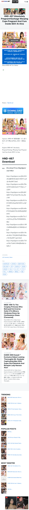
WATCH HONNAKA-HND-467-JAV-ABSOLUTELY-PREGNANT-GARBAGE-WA (14, 58)
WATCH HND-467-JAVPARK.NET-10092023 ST (14, 55)
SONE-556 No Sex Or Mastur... (15, 403)
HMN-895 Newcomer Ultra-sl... (15, 397)
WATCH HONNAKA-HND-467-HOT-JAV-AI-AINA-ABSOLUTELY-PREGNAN (14, 62)
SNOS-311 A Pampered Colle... (15, 420)
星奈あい (17, 271)
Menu (27, 1)
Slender (23, 266)
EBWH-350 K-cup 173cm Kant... (15, 414)
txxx (11, 269)
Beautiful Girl (6, 263)
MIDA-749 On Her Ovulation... (14, 449)
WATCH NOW (14, 40)
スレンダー (16, 269)
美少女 (4, 274)
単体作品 (11, 271)
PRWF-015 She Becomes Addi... (15, 454)
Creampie (13, 263)
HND (12, 266)
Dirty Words (6, 266)
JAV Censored (5, 257)
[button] (14, 1)
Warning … (10, 431)
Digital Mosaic (21, 263)
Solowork (5, 269)
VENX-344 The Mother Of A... (14, 465)
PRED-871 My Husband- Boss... (15, 409)
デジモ (23, 269)
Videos (10, 257)
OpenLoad (10, 103)
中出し (4, 271)
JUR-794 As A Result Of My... (14, 437)
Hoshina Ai (17, 266)
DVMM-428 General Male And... (15, 477)
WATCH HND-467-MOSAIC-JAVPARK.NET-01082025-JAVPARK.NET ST (14, 51)
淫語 (22, 271)
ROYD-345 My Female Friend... (15, 443)
